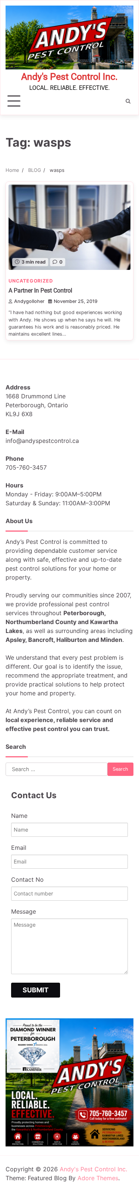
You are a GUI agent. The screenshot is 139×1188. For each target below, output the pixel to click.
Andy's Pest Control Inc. (69, 76)
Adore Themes (97, 1178)
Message (23, 911)
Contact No (27, 879)
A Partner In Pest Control (40, 290)
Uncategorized (31, 281)
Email (18, 847)
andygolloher (29, 301)
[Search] (127, 101)
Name (19, 815)
